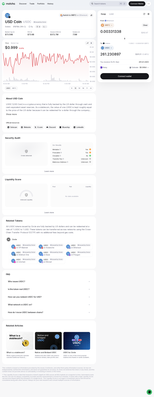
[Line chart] (87, 43)
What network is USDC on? (20, 304)
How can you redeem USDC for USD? (25, 297)
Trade (31, 4)
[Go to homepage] (8, 3)
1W (79, 88)
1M (83, 88)
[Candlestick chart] (91, 43)
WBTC (14, 88)
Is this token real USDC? (18, 289)
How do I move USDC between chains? (25, 312)
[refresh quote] (144, 14)
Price (7, 43)
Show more (11, 114)
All (91, 88)
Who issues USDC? (16, 281)
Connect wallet (125, 76)
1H (71, 88)
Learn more (49, 171)
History (50, 4)
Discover (23, 4)
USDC (8, 88)
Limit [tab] (111, 14)
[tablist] (107, 14)
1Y (87, 88)
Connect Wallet (137, 4)
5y (32, 27)
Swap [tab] (103, 14)
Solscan (13, 127)
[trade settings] (148, 14)
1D (75, 88)
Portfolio (41, 4)
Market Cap (15, 43)
